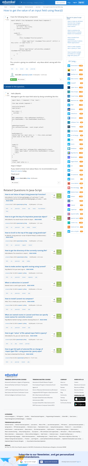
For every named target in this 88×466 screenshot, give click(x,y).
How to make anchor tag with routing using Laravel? (25, 266)
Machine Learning (75, 100)
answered (17, 178)
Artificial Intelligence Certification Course (15, 395)
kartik (30, 75)
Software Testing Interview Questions (14, 438)
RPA (72, 201)
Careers (76, 382)
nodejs (28, 227)
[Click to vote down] (5, 19)
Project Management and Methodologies (14, 419)
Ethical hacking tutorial (24, 431)
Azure (72, 144)
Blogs (69, 2)
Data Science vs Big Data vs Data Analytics (69, 436)
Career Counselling (75, 222)
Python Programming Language (12, 436)
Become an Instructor (79, 385)
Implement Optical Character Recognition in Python (15, 441)
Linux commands (77, 427)
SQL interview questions (39, 429)
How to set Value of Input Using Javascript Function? (25, 194)
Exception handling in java (66, 434)
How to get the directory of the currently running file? (26, 250)
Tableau (73, 126)
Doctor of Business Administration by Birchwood (45, 390)
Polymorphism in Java (43, 427)
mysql (34, 208)
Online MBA (65, 416)
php (27, 69)
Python (73, 109)
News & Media (64, 385)
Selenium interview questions (22, 424)
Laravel (20, 273)
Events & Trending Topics (75, 227)
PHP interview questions (19, 427)
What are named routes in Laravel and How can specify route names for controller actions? (26, 316)
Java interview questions (53, 424)
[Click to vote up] (5, 17)
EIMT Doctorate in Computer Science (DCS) (43, 405)
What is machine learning (11, 431)
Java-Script (25, 75)
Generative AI (75, 65)
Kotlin (72, 179)
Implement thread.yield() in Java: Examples (72, 438)
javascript (33, 69)
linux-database (41, 208)
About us (62, 382)
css (16, 69)
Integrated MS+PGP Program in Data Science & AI (45, 392)
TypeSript (73, 209)
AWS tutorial (63, 431)
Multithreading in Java (42, 436)
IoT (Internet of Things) (75, 174)
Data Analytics (75, 92)
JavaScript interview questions (76, 424)
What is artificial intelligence (32, 434)
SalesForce (74, 113)
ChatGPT (73, 83)
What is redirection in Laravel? (17, 283)
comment (22, 79)
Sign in (79, 461)
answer (14, 79)
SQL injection (35, 431)
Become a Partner (78, 390)
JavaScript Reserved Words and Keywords (50, 438)
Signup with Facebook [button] (50, 461)
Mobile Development (75, 192)
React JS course (16, 171)
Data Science (74, 78)
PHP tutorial (64, 424)
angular (24, 245)
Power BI (73, 70)
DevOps (27, 416)
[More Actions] (60, 79)
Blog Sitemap (63, 400)
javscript (27, 343)
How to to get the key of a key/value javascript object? (26, 217)
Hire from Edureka (79, 392)
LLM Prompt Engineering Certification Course (16, 390)
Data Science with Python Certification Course (16, 392)
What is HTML (42, 424)
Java (72, 140)
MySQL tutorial (50, 429)
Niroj (28, 178)
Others (73, 196)
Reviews (62, 387)
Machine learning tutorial (62, 429)
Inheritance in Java (31, 427)
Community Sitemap (65, 402)
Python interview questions (28, 436)
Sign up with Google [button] (30, 461)
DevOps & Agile (75, 74)
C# (72, 166)
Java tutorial (34, 424)
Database (73, 148)
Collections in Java (53, 434)
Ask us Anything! (75, 231)
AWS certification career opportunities (49, 431)
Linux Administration (75, 183)
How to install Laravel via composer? (19, 299)
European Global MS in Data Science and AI (43, 402)
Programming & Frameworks (53, 416)
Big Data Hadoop (75, 153)
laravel (21, 69)
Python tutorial (74, 429)
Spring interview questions (56, 427)
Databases (29, 419)
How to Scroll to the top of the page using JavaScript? (25, 233)
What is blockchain (9, 434)
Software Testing (75, 122)
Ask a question (61, 3)
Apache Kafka (75, 214)
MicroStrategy (75, 187)
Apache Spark (75, 218)
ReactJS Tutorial (53, 436)
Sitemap (62, 397)
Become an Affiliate (79, 387)
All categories (73, 61)
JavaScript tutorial (18, 429)
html (12, 69)
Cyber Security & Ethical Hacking (75, 87)
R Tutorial (27, 438)
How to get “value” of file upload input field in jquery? (26, 333)
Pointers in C (68, 427)
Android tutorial (8, 429)
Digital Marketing (75, 161)
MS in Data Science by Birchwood (41, 395)
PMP (72, 105)
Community (63, 395)
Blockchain (74, 157)
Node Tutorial (44, 434)
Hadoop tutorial (19, 434)
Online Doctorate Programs (37, 416)
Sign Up (81, 2)
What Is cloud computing (74, 431)
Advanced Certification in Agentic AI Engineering (17, 382)
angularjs (30, 277)
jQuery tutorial (28, 429)
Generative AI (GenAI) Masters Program (43, 382)
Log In (75, 2)
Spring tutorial (8, 427)
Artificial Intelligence (10, 416)
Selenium (73, 118)
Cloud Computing (75, 96)
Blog (61, 392)
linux (7, 211)
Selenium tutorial (9, 424)
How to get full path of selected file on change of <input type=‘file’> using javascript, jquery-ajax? (24, 350)
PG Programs (20, 416)
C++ (72, 170)
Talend (73, 205)
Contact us (63, 390)
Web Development (75, 131)
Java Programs (34, 438)
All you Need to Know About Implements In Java (36, 441)
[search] (21, 2)
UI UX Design (74, 135)
